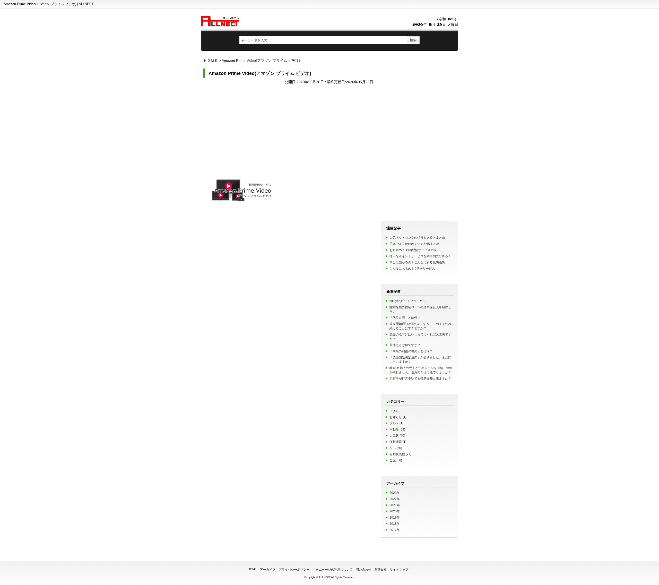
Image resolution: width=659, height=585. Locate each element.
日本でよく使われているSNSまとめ (414, 244)
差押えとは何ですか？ (404, 345)
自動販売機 (397, 454)
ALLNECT (325, 577)
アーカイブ (267, 569)
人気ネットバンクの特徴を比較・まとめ (417, 237)
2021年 (394, 505)
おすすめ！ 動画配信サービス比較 (413, 250)
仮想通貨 (395, 442)
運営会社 (380, 569)
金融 (392, 460)
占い (392, 448)
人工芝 (394, 435)
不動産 (394, 429)
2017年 (394, 530)
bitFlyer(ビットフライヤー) (408, 301)
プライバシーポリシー (294, 569)
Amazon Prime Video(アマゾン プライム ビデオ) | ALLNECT (49, 4)
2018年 (394, 524)
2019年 (394, 517)
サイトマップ (399, 569)
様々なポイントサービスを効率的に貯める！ (420, 256)
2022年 (394, 499)
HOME (252, 569)
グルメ (394, 423)
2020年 (394, 511)
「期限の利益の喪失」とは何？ (411, 351)
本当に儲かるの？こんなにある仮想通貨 (417, 262)
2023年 (394, 493)
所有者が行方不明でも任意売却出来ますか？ (420, 378)
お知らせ (395, 417)
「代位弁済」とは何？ (404, 318)
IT (390, 411)
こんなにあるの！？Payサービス (412, 268)
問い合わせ (363, 569)
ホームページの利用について (333, 569)
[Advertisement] (288, 124)
